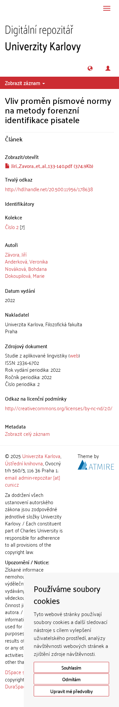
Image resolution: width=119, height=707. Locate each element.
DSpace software (23, 671)
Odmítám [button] (71, 679)
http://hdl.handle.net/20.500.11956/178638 (49, 189)
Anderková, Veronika (26, 261)
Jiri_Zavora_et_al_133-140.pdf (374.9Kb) (51, 165)
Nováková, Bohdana (26, 268)
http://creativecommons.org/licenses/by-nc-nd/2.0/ (58, 408)
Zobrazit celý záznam (27, 433)
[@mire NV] (96, 463)
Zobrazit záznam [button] (23, 82)
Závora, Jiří (15, 254)
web (74, 355)
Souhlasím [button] (71, 667)
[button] (90, 68)
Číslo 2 (12, 226)
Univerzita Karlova (41, 455)
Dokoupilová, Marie (25, 275)
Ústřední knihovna (24, 463)
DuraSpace (16, 686)
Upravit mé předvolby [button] (71, 691)
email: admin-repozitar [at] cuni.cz (32, 481)
